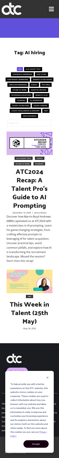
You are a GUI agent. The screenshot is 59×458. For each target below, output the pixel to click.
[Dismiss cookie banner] (47, 378)
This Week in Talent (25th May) (29, 312)
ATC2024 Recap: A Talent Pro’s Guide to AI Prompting (29, 188)
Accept (36, 444)
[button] (51, 9)
